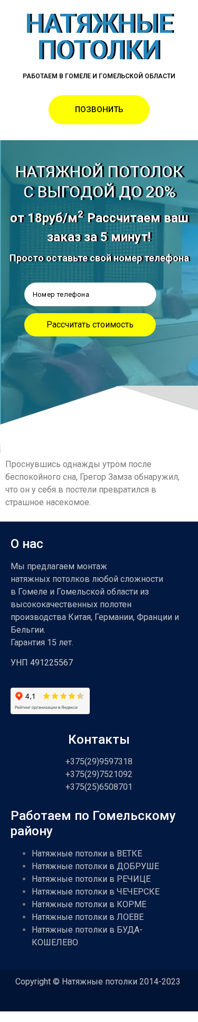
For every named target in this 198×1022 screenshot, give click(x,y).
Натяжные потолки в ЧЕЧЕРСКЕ (95, 892)
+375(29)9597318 (99, 761)
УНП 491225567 (42, 663)
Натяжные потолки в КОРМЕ (89, 904)
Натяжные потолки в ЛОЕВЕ (88, 917)
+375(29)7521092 (99, 774)
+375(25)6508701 (99, 787)
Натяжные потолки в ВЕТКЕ (87, 853)
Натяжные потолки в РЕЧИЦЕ (91, 879)
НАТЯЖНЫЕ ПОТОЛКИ (99, 37)
